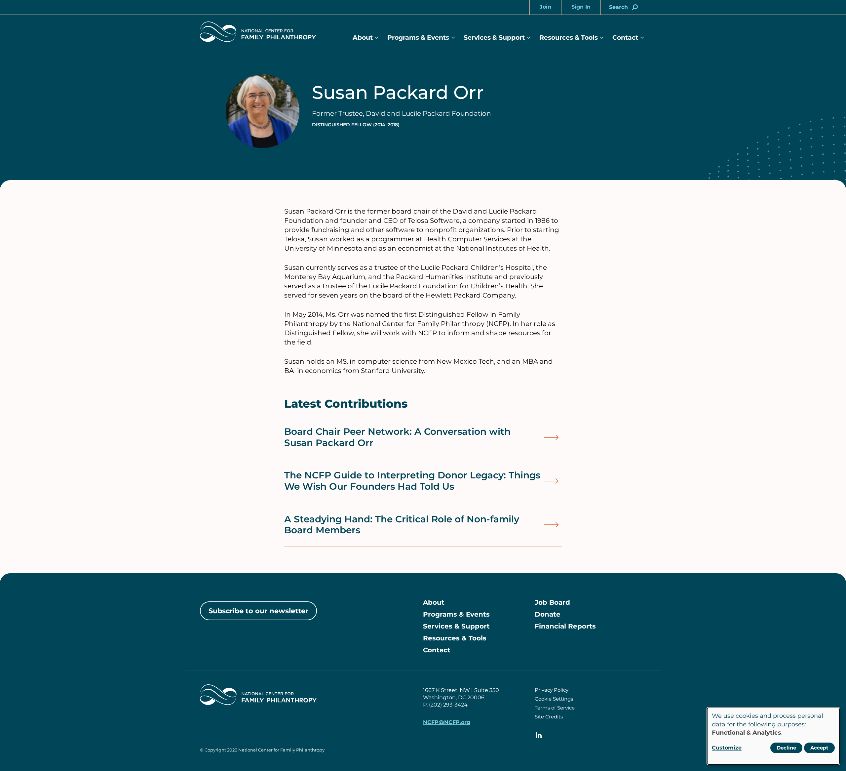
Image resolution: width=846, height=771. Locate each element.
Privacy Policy (551, 690)
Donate (547, 614)
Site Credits (549, 716)
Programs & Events (418, 37)
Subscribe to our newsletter (258, 611)
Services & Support (494, 37)
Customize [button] (727, 748)
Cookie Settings (554, 699)
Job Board (552, 602)
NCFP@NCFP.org (446, 722)
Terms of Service (555, 708)
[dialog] (773, 736)
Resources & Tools (568, 37)
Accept (819, 748)
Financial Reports (565, 626)
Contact (625, 37)
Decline (786, 748)
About (363, 37)
